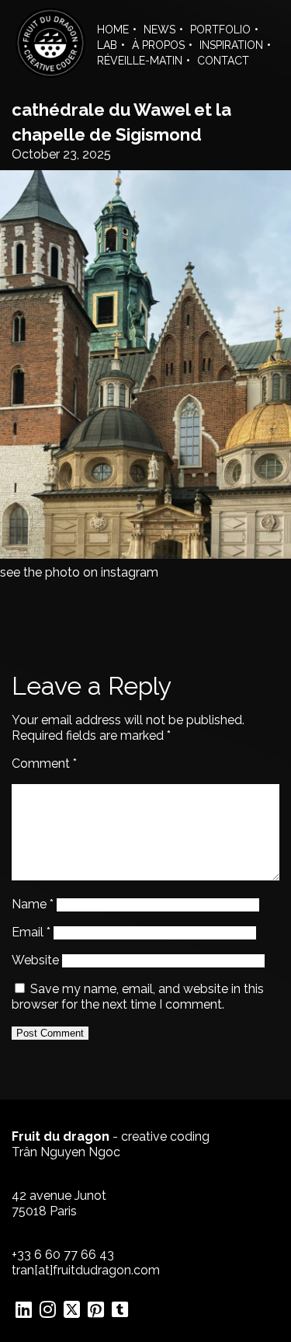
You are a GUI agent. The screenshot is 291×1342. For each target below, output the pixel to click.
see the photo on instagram (79, 572)
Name (33, 904)
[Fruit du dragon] (50, 73)
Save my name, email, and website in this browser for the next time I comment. (138, 996)
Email (31, 932)
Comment (44, 763)
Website (35, 960)
